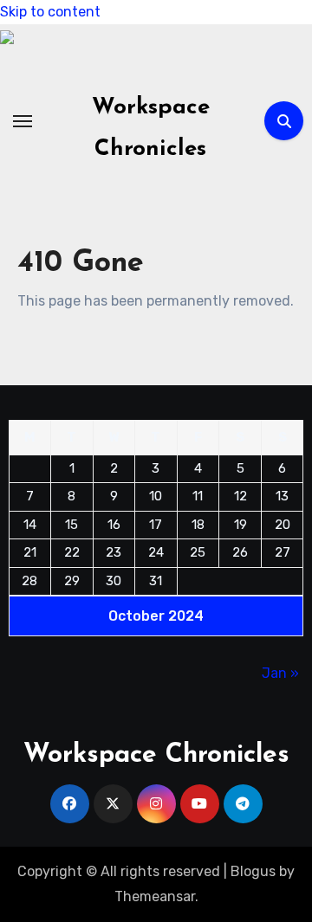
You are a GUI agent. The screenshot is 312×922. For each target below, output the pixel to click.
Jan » (280, 673)
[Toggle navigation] (22, 121)
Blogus (253, 871)
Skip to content (50, 11)
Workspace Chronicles (156, 755)
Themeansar (154, 896)
